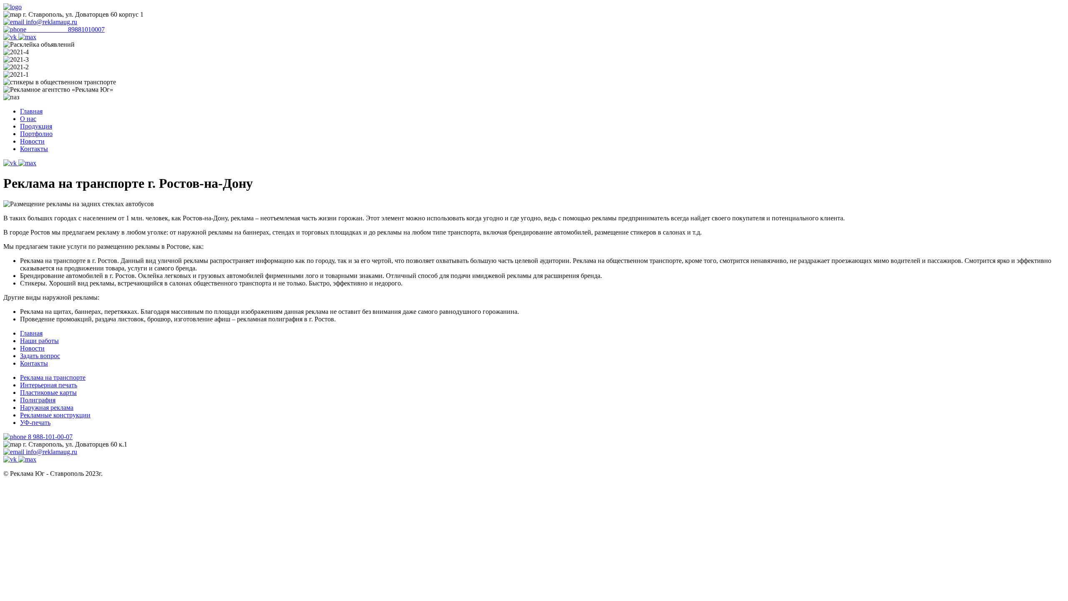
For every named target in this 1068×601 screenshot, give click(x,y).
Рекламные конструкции (55, 415)
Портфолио (36, 133)
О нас (28, 118)
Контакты (34, 148)
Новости (32, 141)
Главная (31, 111)
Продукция (36, 126)
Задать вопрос (40, 355)
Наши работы (39, 340)
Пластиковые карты (48, 392)
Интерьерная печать (48, 385)
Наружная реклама (46, 407)
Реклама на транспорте (53, 377)
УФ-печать (35, 422)
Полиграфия (37, 400)
